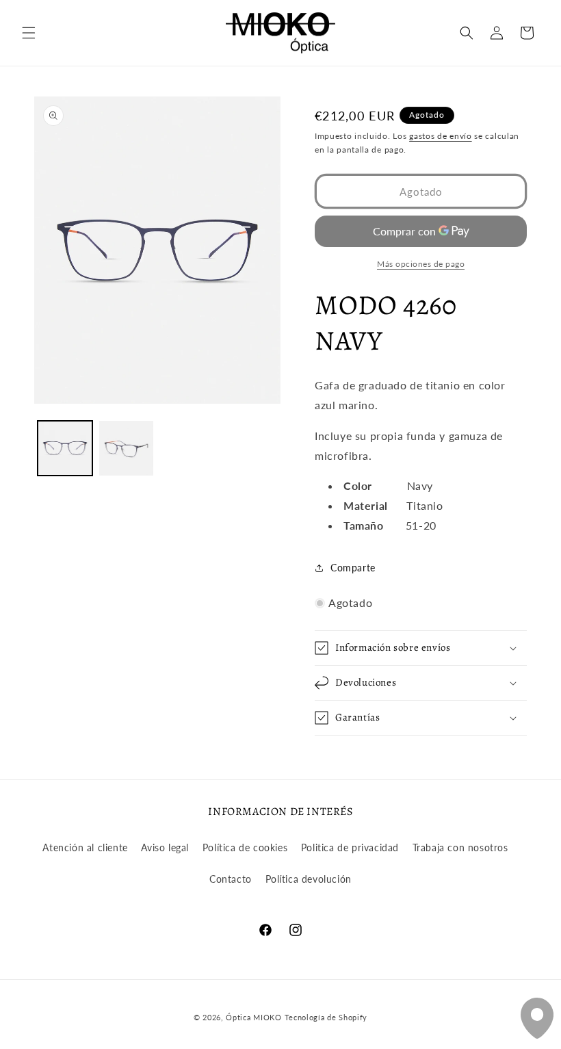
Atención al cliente (84, 847)
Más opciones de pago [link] (421, 264)
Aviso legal (165, 847)
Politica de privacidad (350, 847)
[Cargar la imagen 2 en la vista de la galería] (126, 448)
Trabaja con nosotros (460, 847)
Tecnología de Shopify (326, 1017)
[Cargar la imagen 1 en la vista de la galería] (65, 448)
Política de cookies (245, 847)
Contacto (230, 879)
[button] (29, 33)
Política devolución (308, 879)
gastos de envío (440, 136)
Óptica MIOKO (253, 1017)
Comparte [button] (353, 567)
